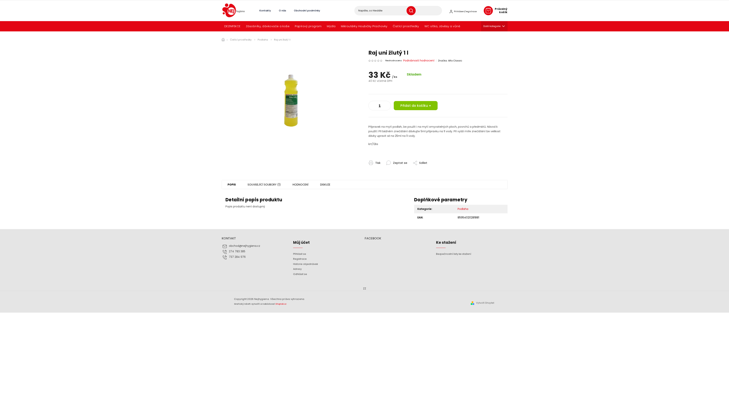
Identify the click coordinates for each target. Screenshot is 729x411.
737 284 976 (237, 257)
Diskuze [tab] (325, 184)
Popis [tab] (232, 184)
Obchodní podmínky (307, 10)
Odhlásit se (300, 274)
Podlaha (463, 209)
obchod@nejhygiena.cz (244, 246)
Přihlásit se (299, 254)
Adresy (297, 269)
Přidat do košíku (414, 105)
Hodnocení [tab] (300, 184)
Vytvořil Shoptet (485, 302)
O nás (282, 10)
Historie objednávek (305, 264)
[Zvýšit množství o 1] (372, 106)
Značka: (450, 60)
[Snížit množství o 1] (387, 106)
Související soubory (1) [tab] (264, 184)
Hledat (412, 11)
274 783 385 (237, 251)
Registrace (300, 258)
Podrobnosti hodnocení (418, 60)
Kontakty (265, 10)
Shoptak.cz (280, 304)
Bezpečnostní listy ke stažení (453, 254)
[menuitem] (232, 26)
